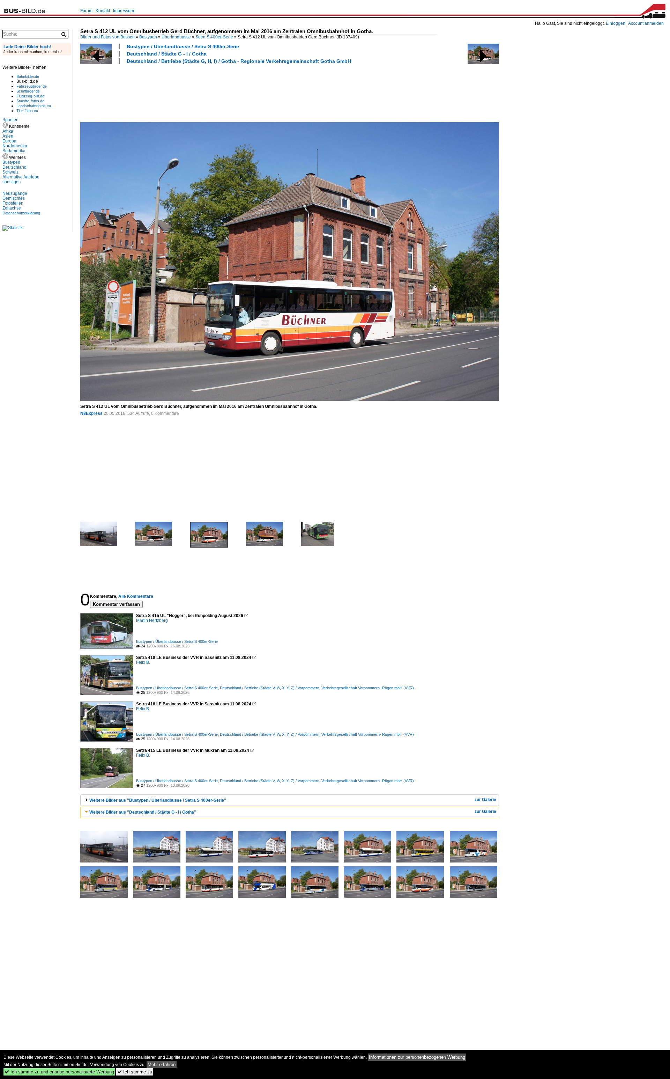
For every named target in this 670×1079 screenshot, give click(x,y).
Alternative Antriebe (20, 177)
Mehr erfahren (162, 1064)
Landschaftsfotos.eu (33, 106)
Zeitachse (11, 208)
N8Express (91, 413)
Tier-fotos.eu (27, 111)
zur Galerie (485, 799)
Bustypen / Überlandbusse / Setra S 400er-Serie (183, 46)
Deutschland (14, 167)
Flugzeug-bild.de (30, 96)
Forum (86, 10)
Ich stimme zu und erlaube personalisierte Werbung (59, 1071)
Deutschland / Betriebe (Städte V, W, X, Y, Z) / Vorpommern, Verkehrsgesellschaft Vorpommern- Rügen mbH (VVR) (317, 688)
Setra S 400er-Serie (214, 37)
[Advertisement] (207, 92)
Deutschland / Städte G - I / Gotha (167, 54)
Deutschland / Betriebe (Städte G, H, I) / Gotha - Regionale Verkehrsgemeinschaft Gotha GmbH (239, 61)
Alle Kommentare (135, 596)
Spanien (10, 119)
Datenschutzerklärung (21, 213)
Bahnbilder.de (27, 76)
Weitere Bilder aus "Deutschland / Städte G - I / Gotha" (142, 812)
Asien (7, 136)
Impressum (123, 10)
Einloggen (615, 23)
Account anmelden (646, 23)
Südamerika (13, 150)
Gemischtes (13, 198)
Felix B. (143, 662)
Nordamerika (14, 146)
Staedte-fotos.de (30, 101)
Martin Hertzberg (152, 620)
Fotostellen (12, 203)
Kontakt (103, 10)
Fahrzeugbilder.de (31, 86)
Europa (9, 141)
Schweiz (10, 172)
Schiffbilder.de (28, 91)
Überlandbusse (176, 37)
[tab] (289, 800)
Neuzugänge (14, 193)
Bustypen (148, 37)
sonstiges (11, 181)
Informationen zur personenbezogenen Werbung (417, 1057)
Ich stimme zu (134, 1071)
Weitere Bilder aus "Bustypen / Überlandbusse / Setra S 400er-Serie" (157, 800)
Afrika (7, 131)
